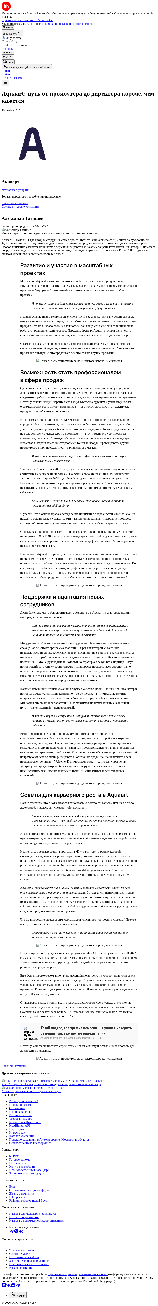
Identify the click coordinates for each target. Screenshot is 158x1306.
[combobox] (18, 1295)
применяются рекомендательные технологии (78, 1274)
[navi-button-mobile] (5, 83)
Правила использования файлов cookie (67, 23)
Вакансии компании (15, 203)
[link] (8, 61)
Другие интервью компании (20, 206)
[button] (6, 70)
